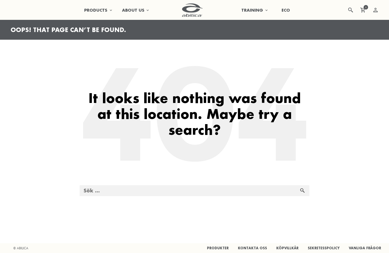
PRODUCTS (95, 10)
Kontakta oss (252, 248)
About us (133, 10)
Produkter (218, 248)
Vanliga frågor (365, 248)
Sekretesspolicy (324, 248)
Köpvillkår (287, 248)
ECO (286, 10)
